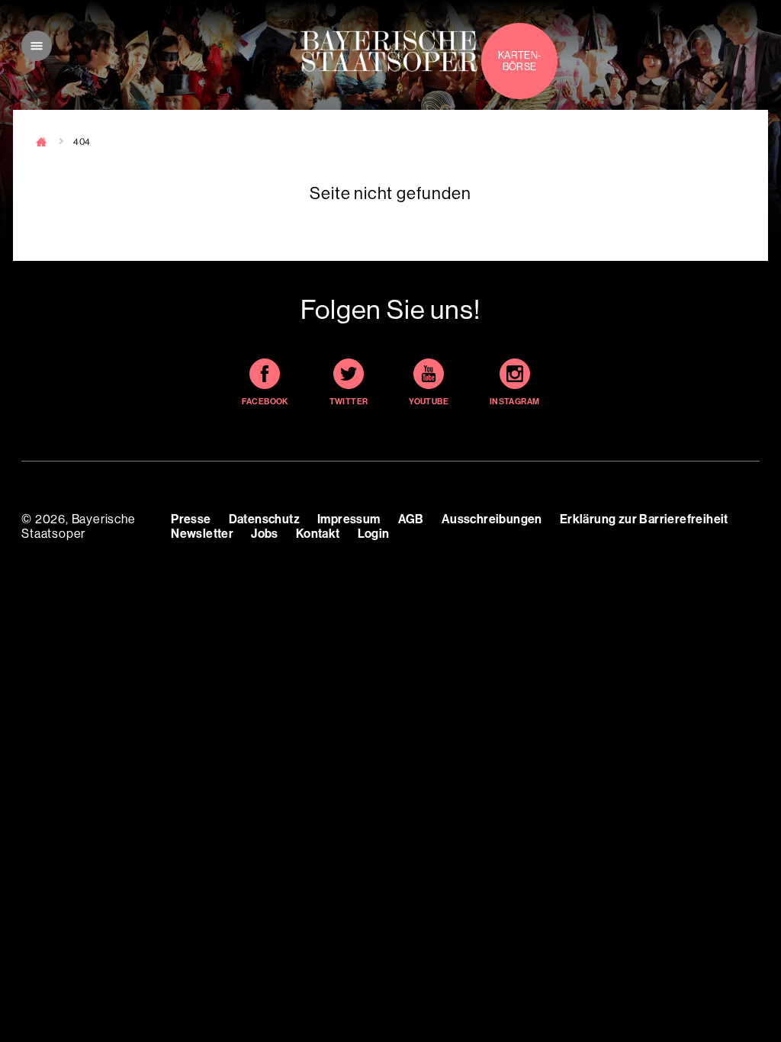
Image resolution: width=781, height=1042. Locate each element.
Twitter (348, 402)
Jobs (264, 533)
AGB (411, 519)
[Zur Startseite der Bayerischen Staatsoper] (389, 51)
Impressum (349, 519)
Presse (191, 519)
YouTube (428, 402)
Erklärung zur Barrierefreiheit (644, 519)
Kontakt (318, 533)
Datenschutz (264, 519)
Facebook (265, 402)
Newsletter (202, 533)
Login (374, 533)
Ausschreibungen (492, 519)
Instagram (515, 402)
